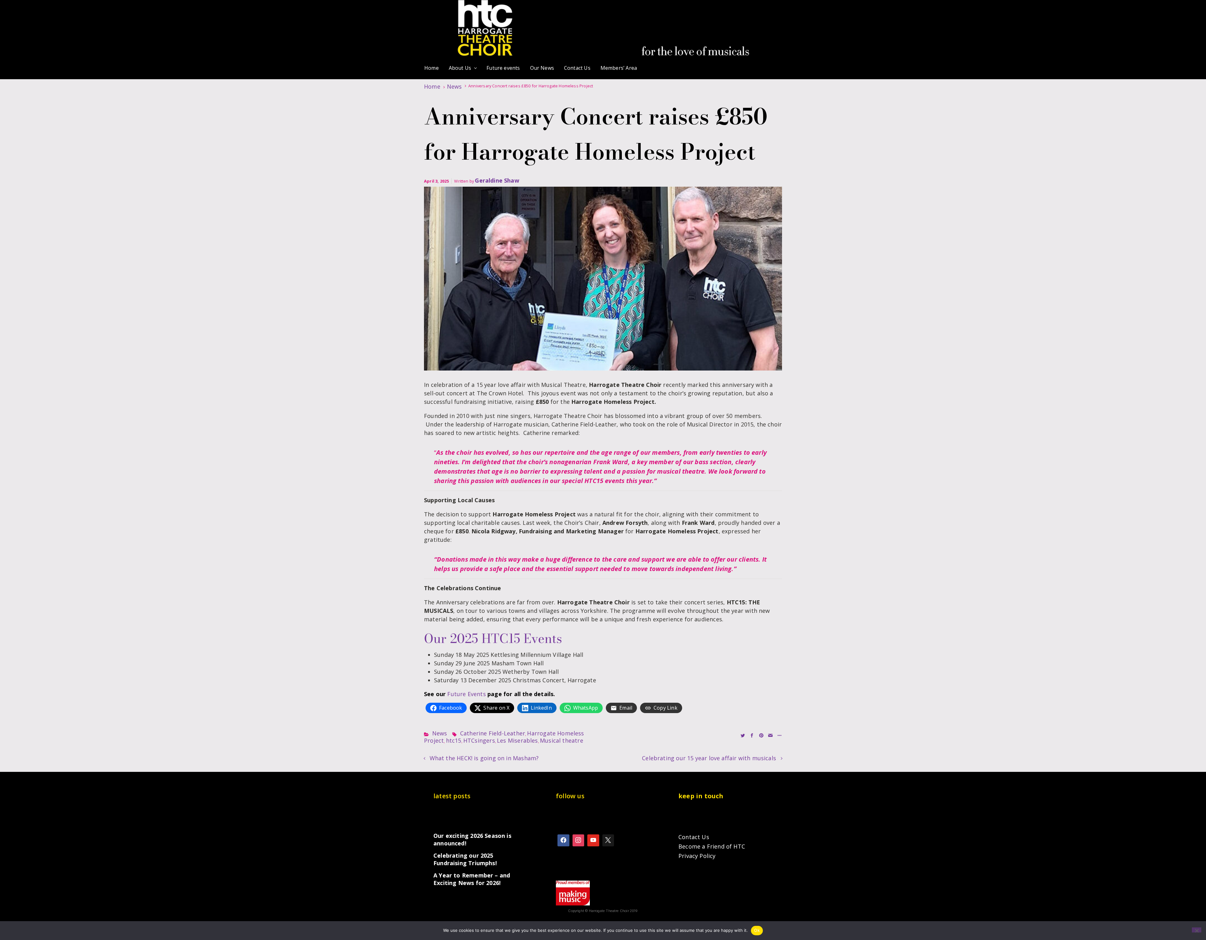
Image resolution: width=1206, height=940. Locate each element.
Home (432, 86)
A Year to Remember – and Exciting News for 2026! (471, 879)
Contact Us (693, 837)
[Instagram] (578, 840)
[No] (1196, 929)
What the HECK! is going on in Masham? (484, 758)
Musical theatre (561, 740)
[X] (608, 840)
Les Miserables (517, 740)
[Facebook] (563, 840)
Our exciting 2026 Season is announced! (472, 839)
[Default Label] (593, 840)
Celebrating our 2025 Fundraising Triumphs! (465, 859)
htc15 (453, 740)
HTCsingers (479, 740)
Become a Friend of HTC (711, 846)
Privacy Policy (697, 856)
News (454, 86)
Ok (757, 930)
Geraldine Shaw (497, 180)
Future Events (466, 694)
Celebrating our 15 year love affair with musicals (709, 758)
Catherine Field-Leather (492, 733)
